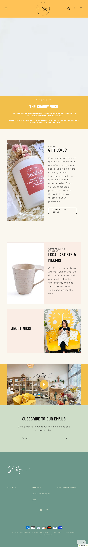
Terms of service (45, 535)
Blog (34, 499)
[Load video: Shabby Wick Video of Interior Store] (44, 384)
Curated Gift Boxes (59, 210)
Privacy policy (70, 532)
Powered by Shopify (40, 532)
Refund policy (56, 532)
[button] (6, 9)
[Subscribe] (66, 438)
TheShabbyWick (25, 532)
